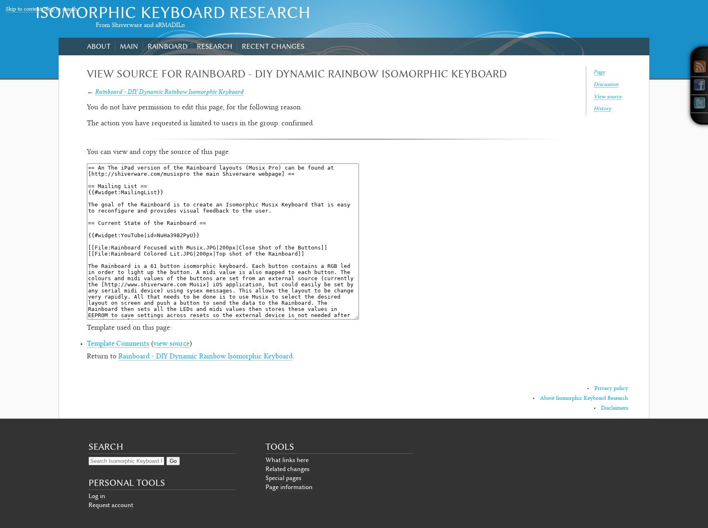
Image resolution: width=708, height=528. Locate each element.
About (99, 46)
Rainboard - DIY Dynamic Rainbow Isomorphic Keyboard (169, 91)
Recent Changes (273, 46)
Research (214, 46)
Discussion (606, 84)
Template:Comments (118, 344)
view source (171, 344)
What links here (287, 460)
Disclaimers (614, 408)
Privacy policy (611, 388)
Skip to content (23, 9)
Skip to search (60, 9)
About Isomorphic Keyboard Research (584, 398)
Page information (289, 487)
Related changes (287, 469)
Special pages (283, 478)
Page (599, 72)
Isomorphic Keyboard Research (173, 12)
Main (129, 46)
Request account (110, 505)
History (602, 108)
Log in (96, 496)
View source (608, 96)
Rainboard (168, 46)
